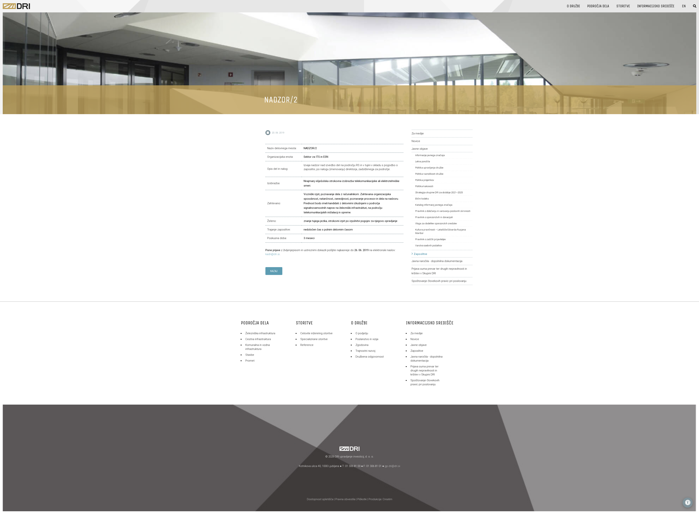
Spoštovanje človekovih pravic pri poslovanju (439, 281)
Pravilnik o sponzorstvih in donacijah (434, 217)
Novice (416, 141)
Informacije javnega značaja (430, 155)
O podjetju (362, 333)
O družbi (573, 6)
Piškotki (362, 499)
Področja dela (598, 6)
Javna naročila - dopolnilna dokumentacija (437, 261)
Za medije (418, 133)
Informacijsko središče (655, 6)
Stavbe (249, 354)
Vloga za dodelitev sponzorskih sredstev (436, 223)
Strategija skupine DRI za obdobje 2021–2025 (439, 192)
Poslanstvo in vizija (367, 339)
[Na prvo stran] (16, 6)
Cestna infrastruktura (258, 339)
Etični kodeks (422, 198)
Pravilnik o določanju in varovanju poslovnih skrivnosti (442, 211)
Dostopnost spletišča (320, 499)
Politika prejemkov (424, 180)
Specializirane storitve (314, 339)
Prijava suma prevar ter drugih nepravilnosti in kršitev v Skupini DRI (424, 370)
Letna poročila (422, 161)
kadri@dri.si (272, 254)
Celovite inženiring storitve (316, 333)
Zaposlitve (420, 254)
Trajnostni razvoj (365, 350)
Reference (306, 345)
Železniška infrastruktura (260, 333)
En (684, 6)
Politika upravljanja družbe (429, 167)
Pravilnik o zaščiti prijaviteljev (430, 239)
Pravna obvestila (345, 499)
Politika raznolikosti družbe (429, 173)
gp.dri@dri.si (392, 466)
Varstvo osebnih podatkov (428, 245)
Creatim (387, 499)
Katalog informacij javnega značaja (433, 204)
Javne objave (420, 148)
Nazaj (274, 271)
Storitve (623, 6)
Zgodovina (362, 345)
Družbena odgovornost (370, 356)
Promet (249, 360)
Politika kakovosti (424, 186)
